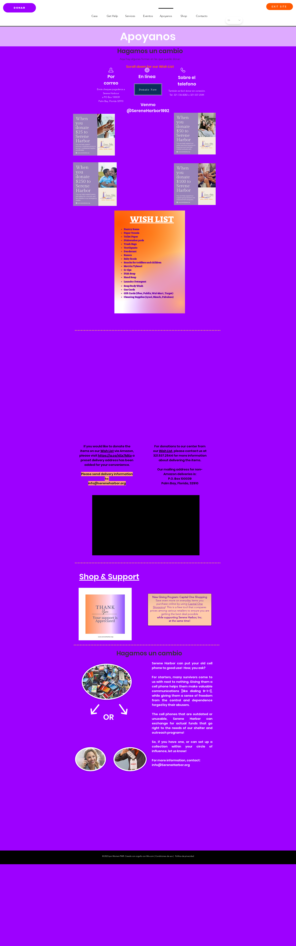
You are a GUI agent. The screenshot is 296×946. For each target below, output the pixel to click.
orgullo (139, 856)
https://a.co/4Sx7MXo (115, 455)
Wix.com (150, 856)
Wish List (107, 451)
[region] (149, 262)
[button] (217, 21)
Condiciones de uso (164, 856)
